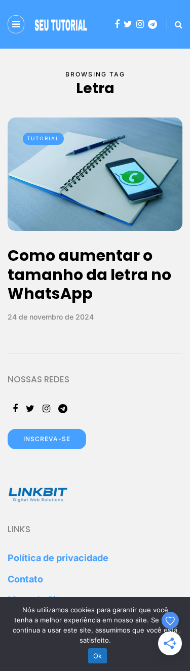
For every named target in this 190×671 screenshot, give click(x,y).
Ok (97, 656)
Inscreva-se (46, 439)
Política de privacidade (58, 557)
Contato (25, 579)
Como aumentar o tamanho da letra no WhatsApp (89, 274)
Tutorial (43, 138)
